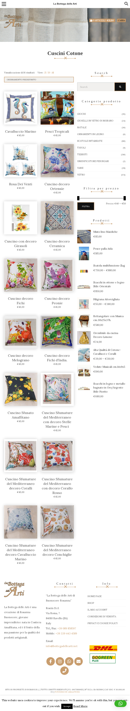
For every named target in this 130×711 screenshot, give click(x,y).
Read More (80, 706)
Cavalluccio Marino (20, 131)
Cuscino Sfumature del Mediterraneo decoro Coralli (20, 483)
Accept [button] (67, 706)
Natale (81, 127)
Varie (80, 168)
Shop (91, 603)
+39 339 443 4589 (66, 633)
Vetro (81, 174)
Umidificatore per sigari (93, 161)
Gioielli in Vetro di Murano (95, 120)
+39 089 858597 (66, 628)
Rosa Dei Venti (20, 184)
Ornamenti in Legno (90, 134)
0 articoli (103, 20)
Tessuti (82, 154)
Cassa (121, 20)
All (52, 72)
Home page (95, 596)
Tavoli (81, 147)
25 (45, 72)
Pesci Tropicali (57, 131)
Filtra (86, 206)
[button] (120, 703)
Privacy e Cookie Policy (103, 623)
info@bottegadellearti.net (62, 646)
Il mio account (97, 609)
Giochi (81, 114)
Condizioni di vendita (102, 616)
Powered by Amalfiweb (67, 692)
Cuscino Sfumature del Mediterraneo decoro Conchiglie (57, 550)
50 (49, 72)
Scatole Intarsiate (89, 141)
